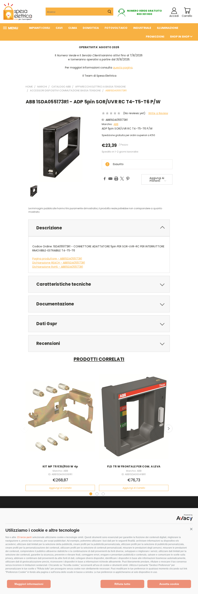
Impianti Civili (39, 28)
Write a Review (158, 113)
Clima (72, 28)
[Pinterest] (128, 179)
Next (168, 428)
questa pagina (122, 67)
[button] (191, 529)
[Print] (116, 179)
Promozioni (155, 37)
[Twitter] (122, 179)
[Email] (110, 179)
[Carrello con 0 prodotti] (187, 10)
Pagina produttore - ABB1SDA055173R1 (57, 259)
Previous (24, 428)
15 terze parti (24, 537)
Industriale (142, 28)
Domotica (91, 28)
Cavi (59, 28)
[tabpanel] (60, 431)
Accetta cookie (169, 583)
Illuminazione (167, 28)
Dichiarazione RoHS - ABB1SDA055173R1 (57, 267)
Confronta (59, 419)
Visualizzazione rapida (60, 412)
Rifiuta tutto (122, 583)
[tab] (99, 227)
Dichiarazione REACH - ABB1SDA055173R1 (58, 263)
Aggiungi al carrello (60, 487)
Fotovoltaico (116, 28)
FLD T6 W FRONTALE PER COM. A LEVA (133, 466)
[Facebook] (105, 179)
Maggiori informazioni (29, 583)
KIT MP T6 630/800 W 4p (60, 466)
